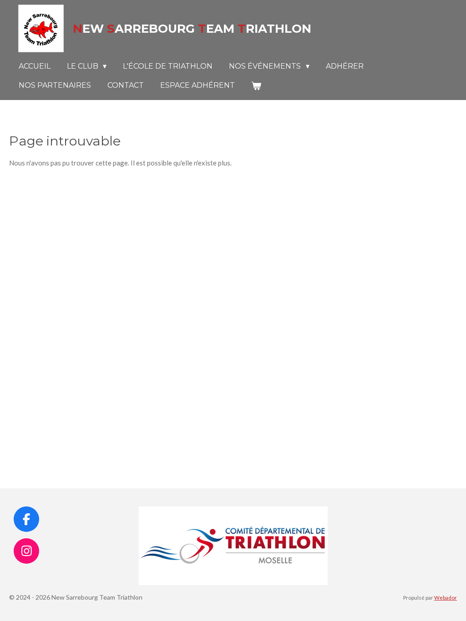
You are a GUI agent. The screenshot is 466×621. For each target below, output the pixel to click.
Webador (445, 597)
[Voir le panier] (256, 85)
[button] (319, 514)
